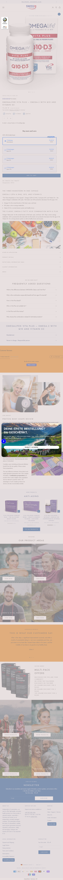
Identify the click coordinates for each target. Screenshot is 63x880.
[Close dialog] (59, 425)
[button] (3, 441)
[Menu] (7, 18)
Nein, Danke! (31, 451)
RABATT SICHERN (31, 447)
